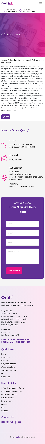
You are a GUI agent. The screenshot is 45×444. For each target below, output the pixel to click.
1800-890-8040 (12, 11)
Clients (4, 374)
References (5, 377)
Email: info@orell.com (9, 325)
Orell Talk (5, 361)
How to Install (6, 401)
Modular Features (8, 367)
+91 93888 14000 (29, 11)
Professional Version (9, 395)
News (3, 408)
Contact (4, 411)
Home (3, 354)
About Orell (5, 357)
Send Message (14, 270)
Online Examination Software (12, 388)
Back (7, 117)
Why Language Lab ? (9, 364)
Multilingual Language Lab (11, 391)
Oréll (18, 437)
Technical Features (8, 370)
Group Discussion (7, 398)
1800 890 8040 (23, 340)
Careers (4, 404)
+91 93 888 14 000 (22, 342)
